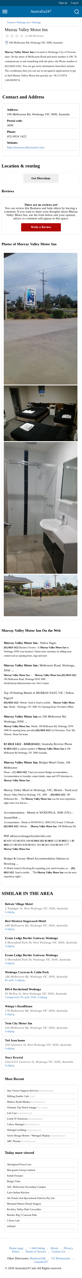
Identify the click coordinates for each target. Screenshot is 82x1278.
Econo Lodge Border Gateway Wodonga (31, 938)
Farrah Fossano (15, 1175)
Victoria (10, 22)
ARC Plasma (21, 1141)
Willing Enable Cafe (21, 1096)
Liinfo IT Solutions (25, 1118)
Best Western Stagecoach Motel (25, 921)
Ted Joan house (15, 1040)
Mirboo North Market (26, 1101)
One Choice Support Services (30, 1090)
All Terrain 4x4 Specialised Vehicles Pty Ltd (31, 1198)
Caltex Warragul (23, 1124)
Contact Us (58, 1251)
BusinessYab (38, 1258)
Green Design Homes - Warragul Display (36, 1135)
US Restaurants (60, 1258)
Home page (16, 1248)
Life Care (19, 1113)
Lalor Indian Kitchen (18, 1192)
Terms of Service (35, 1251)
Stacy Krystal (14, 1057)
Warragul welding (24, 1129)
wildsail (11, 1226)
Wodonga (36, 22)
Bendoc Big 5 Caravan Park (22, 1214)
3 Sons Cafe (13, 1220)
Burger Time (13, 1181)
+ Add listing (37, 1248)
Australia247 (40, 11)
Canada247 (41, 1261)
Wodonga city (23, 22)
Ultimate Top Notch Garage (27, 1107)
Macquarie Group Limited (21, 1170)
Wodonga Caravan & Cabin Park (27, 972)
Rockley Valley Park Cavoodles (24, 1209)
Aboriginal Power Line (19, 1164)
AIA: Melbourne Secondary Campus (26, 1186)
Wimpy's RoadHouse (18, 1006)
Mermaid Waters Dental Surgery (24, 1203)
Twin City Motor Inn (18, 1023)
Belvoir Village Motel (19, 904)
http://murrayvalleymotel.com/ (26, 147)
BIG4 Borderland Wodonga (23, 989)
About (54, 1248)
